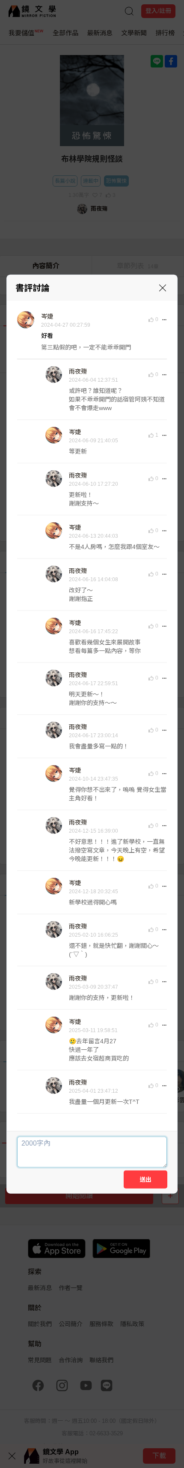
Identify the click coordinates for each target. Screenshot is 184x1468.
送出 (145, 1179)
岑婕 (47, 316)
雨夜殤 (78, 371)
